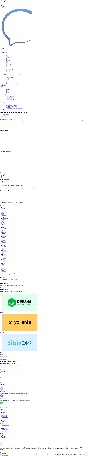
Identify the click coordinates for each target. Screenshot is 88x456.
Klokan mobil (4, 234)
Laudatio (3, 237)
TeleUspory (4, 271)
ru (4, 3)
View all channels (8, 66)
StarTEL (3, 255)
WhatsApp (3, 419)
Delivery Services (4, 427)
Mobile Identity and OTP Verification (18, 77)
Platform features (4, 415)
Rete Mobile (4, 251)
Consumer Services (5, 431)
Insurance (3, 430)
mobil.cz (3, 263)
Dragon (3, 224)
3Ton (3, 212)
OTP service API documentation (15, 96)
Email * (17, 367)
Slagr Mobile (4, 254)
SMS (8, 56)
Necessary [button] (1, 449)
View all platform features (9, 73)
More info (1, 292)
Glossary (13, 91)
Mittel (3, 241)
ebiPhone (3, 262)
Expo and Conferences (5, 425)
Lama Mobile (4, 236)
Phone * (17, 366)
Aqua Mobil (4, 215)
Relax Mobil (4, 250)
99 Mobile (3, 214)
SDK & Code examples (15, 97)
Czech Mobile (4, 221)
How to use (12, 92)
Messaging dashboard (15, 69)
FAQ (12, 90)
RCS (7, 65)
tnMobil (3, 264)
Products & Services (5, 52)
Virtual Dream (4, 260)
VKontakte (8, 60)
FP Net (3, 227)
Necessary (2, 450)
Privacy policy (2, 440)
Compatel (3, 268)
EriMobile (3, 225)
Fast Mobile (4, 228)
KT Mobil (3, 233)
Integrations (4, 85)
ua (4, 4)
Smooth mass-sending (16, 72)
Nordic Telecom (4, 244)
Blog (3, 109)
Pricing (3, 84)
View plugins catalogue (3, 359)
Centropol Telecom (5, 218)
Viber (8, 57)
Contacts (9, 107)
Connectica (3, 219)
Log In (3, 5)
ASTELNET (4, 267)
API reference (8, 95)
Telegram (8, 61)
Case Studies (4, 100)
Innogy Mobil (4, 232)
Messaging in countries (14, 81)
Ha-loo (3, 231)
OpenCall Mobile (4, 247)
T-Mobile (3, 208)
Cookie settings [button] (3, 455)
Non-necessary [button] (2, 452)
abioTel (3, 261)
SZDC (3, 270)
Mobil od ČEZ (4, 242)
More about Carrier (12, 119)
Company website (18, 368)
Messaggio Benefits (14, 108)
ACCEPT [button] (7, 455)
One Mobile (4, 246)
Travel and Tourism (5, 426)
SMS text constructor (15, 79)
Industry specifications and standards (16, 99)
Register (3, 6)
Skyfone (3, 253)
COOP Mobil (4, 216)
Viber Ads (10, 82)
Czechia (24, 112)
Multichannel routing (14, 71)
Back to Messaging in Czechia (4, 119)
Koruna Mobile (4, 235)
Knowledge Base (11, 89)
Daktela (3, 222)
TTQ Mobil (4, 256)
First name (17, 365)
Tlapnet (3, 259)
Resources (3, 86)
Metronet (3, 239)
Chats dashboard (14, 70)
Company (3, 102)
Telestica (3, 257)
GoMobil (3, 230)
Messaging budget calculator (16, 80)
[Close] (0, 50)
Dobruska (3, 223)
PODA (3, 248)
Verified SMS (9, 64)
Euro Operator (4, 226)
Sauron (3, 252)
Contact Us (2, 441)
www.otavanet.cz (14, 127)
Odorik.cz (3, 245)
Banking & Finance (5, 429)
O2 (2, 207)
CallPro (3, 217)
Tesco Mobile (4, 258)
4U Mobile (3, 213)
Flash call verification (14, 78)
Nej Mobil (3, 243)
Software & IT (4, 428)
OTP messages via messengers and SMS (16, 83)
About (11, 105)
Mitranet (3, 240)
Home (3, 51)
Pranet (3, 249)
